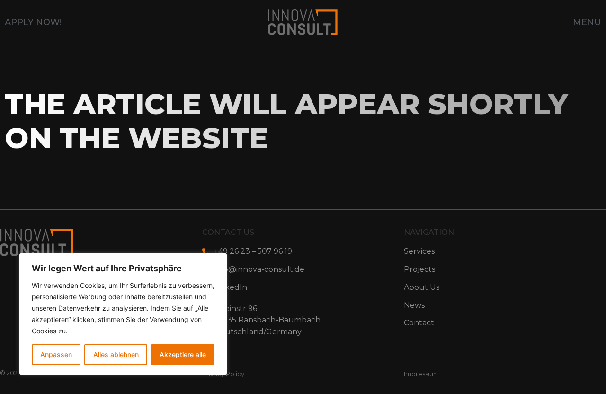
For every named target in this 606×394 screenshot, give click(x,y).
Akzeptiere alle (183, 354)
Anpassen (56, 354)
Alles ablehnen (116, 354)
